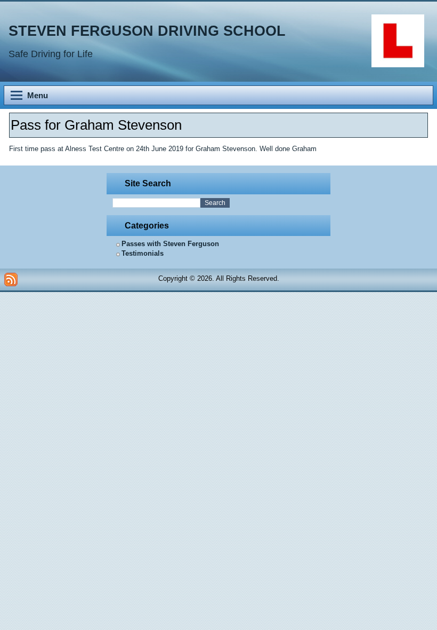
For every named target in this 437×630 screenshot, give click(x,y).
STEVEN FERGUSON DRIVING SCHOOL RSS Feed (11, 279)
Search (215, 203)
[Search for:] (156, 203)
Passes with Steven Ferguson (170, 244)
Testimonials (143, 253)
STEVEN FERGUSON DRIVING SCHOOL (147, 31)
